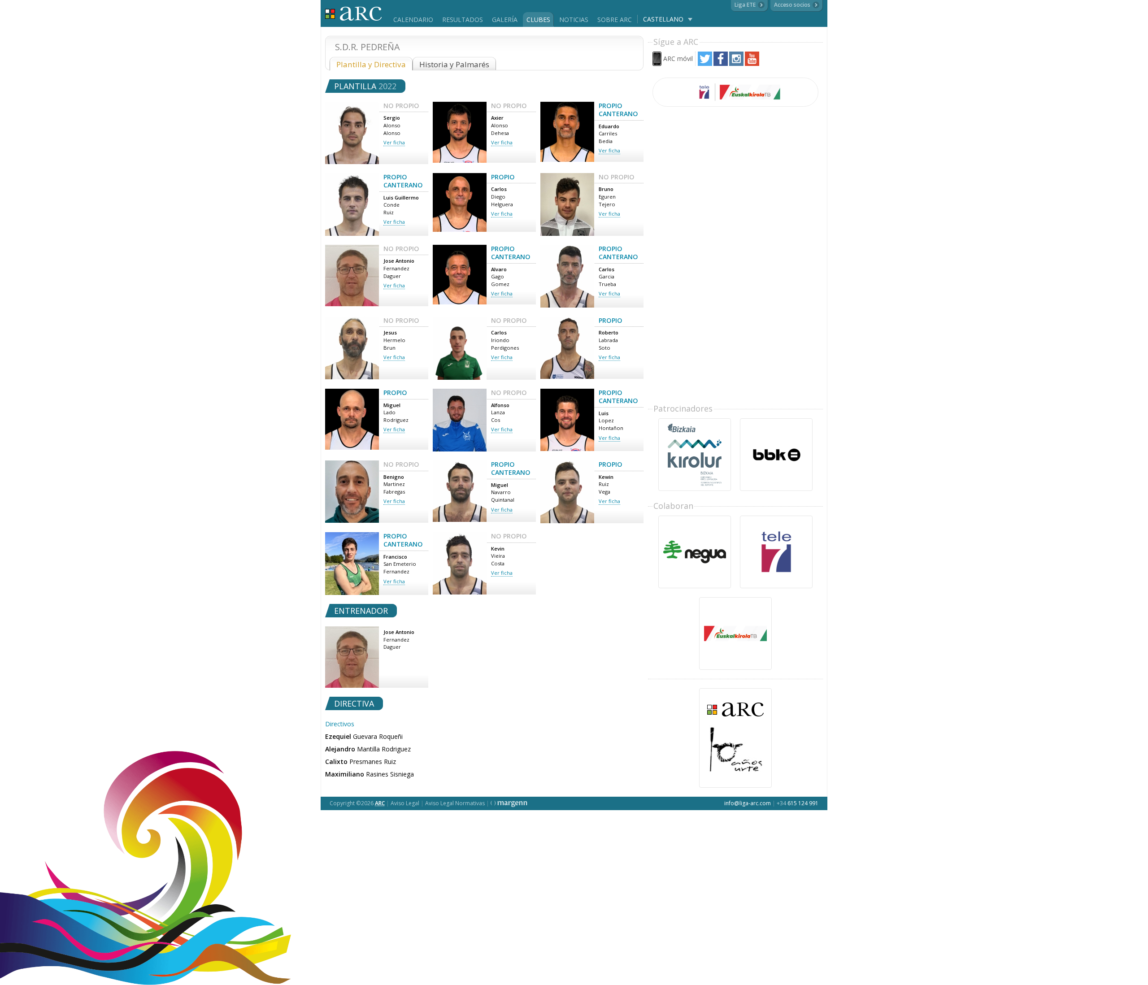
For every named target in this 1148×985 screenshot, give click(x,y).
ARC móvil (678, 58)
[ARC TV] (735, 92)
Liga (353, 14)
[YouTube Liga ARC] (752, 63)
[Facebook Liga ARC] (720, 63)
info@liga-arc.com (747, 803)
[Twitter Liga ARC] (705, 63)
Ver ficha (394, 142)
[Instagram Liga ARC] (736, 63)
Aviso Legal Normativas (455, 803)
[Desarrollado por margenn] (509, 803)
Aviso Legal (405, 803)
